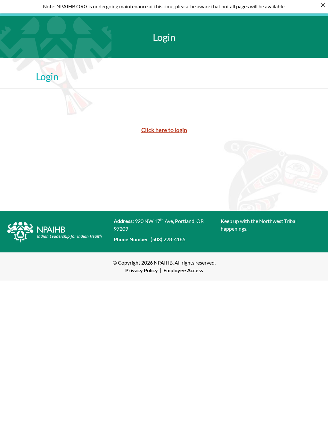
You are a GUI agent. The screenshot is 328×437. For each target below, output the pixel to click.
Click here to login (164, 129)
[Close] (323, 5)
